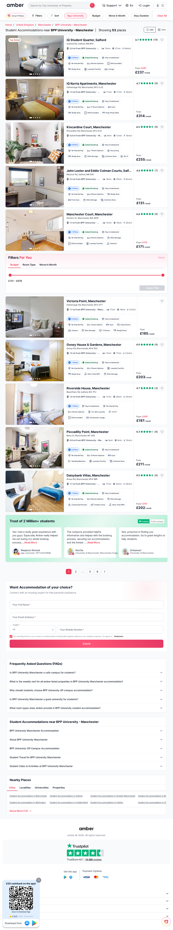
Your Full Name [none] (21, 604)
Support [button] (111, 5)
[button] (38, 880)
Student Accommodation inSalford (66, 796)
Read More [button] (30, 542)
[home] (15, 5)
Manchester (44, 24)
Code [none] (16, 625)
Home (8, 24)
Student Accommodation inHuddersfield (69, 802)
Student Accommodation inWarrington (28, 802)
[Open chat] (167, 924)
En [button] (131, 5)
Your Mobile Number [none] (72, 629)
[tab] (14, 264)
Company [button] (10, 893)
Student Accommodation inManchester (28, 796)
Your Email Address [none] (24, 617)
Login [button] (146, 5)
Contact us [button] (11, 916)
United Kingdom (25, 24)
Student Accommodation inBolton (154, 796)
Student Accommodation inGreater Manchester (112, 796)
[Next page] (104, 571)
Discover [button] (10, 901)
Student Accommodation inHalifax (106, 802)
